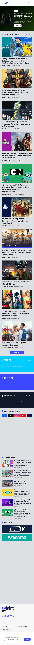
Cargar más (16, 352)
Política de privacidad (23, 626)
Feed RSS (4, 626)
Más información (10, 639)
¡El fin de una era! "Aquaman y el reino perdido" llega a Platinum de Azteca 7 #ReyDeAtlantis (17, 155)
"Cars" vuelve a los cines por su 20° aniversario (23, 482)
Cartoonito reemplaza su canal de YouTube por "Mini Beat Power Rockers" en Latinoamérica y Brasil (22, 492)
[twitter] (11, 415)
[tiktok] (29, 415)
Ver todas (28, 34)
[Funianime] (17, 537)
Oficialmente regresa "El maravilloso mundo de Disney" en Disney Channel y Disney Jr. (23, 502)
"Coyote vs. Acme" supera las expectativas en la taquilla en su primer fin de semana (15, 92)
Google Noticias (6, 629)
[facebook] (4, 415)
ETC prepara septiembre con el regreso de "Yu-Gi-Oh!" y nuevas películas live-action (15, 313)
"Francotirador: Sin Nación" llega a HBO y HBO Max (16, 283)
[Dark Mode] (28, 2)
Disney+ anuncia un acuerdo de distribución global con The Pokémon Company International (15, 61)
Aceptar (27, 639)
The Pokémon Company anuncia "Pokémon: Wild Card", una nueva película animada (16, 124)
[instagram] (17, 415)
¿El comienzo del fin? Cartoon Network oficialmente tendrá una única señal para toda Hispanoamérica (15, 188)
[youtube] (23, 415)
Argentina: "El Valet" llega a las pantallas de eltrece (14, 344)
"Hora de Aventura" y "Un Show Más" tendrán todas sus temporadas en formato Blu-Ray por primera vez (23, 473)
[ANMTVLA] (17, 529)
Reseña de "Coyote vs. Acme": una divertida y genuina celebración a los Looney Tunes (17, 252)
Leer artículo (18, 25)
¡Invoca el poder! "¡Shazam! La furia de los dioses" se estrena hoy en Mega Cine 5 (17, 221)
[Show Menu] (2, 2)
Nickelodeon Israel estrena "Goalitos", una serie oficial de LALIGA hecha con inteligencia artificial (23, 463)
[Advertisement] (17, 437)
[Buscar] (31, 2)
